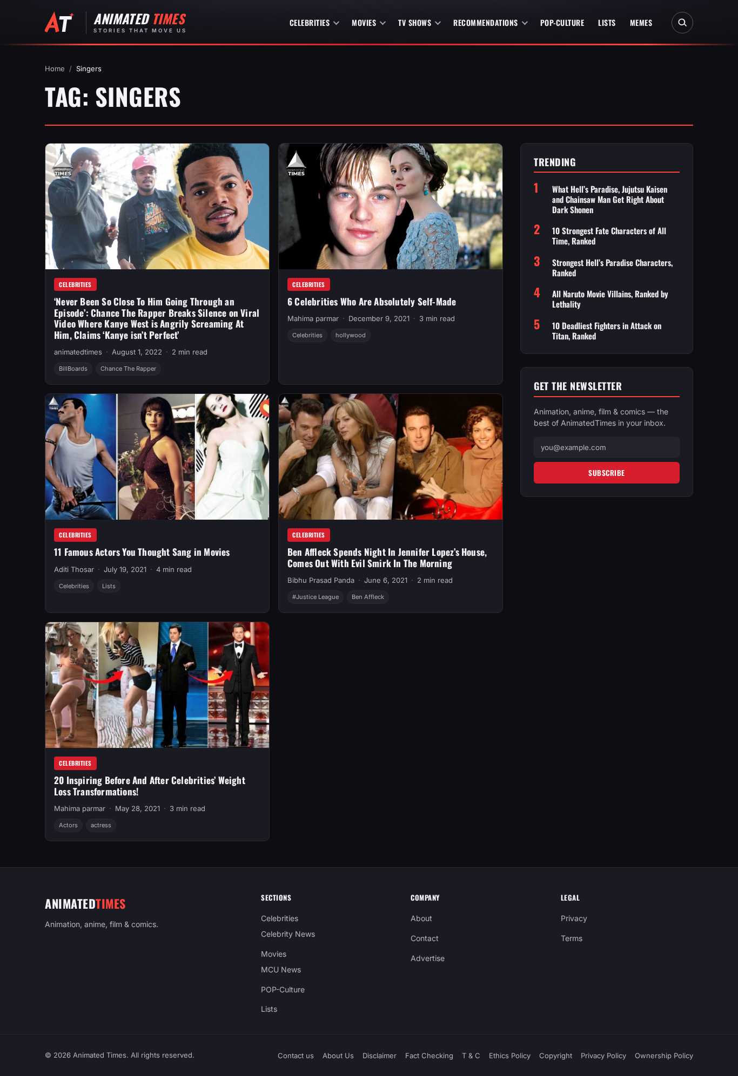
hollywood (351, 335)
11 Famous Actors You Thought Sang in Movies (142, 552)
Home (55, 68)
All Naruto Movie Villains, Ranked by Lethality (610, 299)
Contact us (296, 1055)
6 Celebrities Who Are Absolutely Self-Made (371, 301)
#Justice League (315, 597)
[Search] (682, 22)
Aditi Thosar (74, 569)
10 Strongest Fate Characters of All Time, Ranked (609, 236)
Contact (425, 938)
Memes (641, 22)
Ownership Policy (664, 1055)
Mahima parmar (313, 318)
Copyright (555, 1055)
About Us (338, 1055)
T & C (471, 1055)
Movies (364, 22)
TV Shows (414, 22)
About (421, 918)
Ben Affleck (368, 597)
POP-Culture (562, 22)
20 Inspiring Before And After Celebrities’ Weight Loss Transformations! (149, 785)
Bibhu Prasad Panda (320, 580)
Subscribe (606, 472)
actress (101, 825)
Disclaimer (380, 1055)
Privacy (574, 918)
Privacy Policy (603, 1055)
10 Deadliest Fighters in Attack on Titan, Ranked (606, 331)
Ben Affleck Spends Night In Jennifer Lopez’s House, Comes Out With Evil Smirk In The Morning (387, 557)
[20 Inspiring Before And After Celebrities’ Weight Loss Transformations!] (157, 685)
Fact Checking (429, 1055)
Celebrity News (288, 933)
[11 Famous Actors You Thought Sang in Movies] (157, 457)
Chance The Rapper (128, 368)
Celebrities (310, 22)
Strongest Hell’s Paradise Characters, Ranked (612, 267)
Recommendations (485, 22)
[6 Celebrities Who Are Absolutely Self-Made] (390, 206)
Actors (68, 825)
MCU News (281, 969)
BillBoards (73, 368)
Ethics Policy (510, 1055)
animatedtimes (78, 352)
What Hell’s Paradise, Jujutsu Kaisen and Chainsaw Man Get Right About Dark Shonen (609, 199)
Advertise (428, 958)
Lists (607, 22)
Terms (571, 938)
